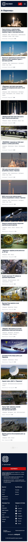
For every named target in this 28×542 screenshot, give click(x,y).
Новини (3, 490)
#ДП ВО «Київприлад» (22, 34)
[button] (24, 4)
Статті (3, 492)
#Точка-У (12, 437)
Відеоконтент (5, 498)
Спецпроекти (5, 496)
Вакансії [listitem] (17, 494)
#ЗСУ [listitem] (3, 505)
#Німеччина (18, 227)
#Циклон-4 (15, 334)
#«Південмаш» (5, 34)
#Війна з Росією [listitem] (5, 517)
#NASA (9, 34)
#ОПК (21, 227)
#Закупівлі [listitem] (4, 508)
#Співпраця (18, 93)
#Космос (10, 36)
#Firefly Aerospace (11, 146)
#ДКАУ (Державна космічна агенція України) (15, 383)
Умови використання (19, 530)
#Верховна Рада (10, 307)
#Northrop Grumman (14, 34)
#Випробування (10, 332)
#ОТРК (9, 437)
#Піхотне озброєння (6, 281)
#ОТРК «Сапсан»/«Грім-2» (21, 412)
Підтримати (14, 468)
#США (13, 36)
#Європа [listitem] (4, 519)
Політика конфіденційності (7, 531)
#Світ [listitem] (3, 514)
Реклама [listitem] (17, 490)
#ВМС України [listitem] (5, 510)
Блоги (3, 494)
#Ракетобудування (9, 93)
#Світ (14, 93)
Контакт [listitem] (17, 492)
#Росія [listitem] (3, 521)
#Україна (17, 36)
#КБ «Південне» (5, 36)
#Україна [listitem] (4, 512)
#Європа (9, 120)
